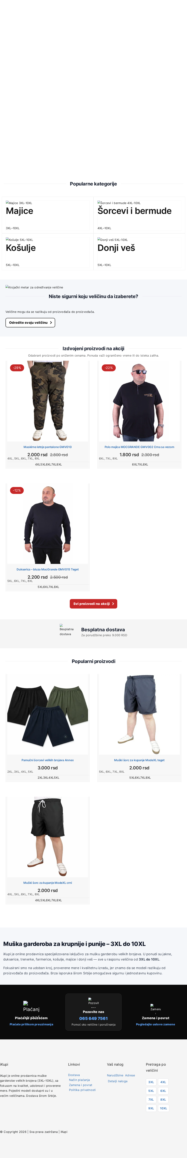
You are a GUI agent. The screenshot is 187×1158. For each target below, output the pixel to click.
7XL (30, 458)
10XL (163, 1108)
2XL (10, 771)
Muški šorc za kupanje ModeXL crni (47, 883)
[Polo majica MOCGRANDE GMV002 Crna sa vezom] (139, 401)
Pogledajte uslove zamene (155, 1024)
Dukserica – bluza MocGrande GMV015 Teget (48, 569)
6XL (23, 458)
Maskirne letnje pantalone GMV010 (48, 447)
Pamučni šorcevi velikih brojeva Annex (48, 760)
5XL (17, 458)
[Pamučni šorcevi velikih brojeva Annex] (47, 714)
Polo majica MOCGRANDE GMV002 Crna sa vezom (139, 447)
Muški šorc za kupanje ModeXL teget (139, 760)
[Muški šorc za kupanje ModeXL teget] (139, 714)
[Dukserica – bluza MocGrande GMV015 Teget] (47, 523)
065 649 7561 (93, 1018)
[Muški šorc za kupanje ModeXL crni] (47, 837)
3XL (17, 771)
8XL (37, 458)
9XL (151, 1108)
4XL (10, 458)
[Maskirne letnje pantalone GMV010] (47, 401)
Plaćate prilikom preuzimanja (31, 1024)
